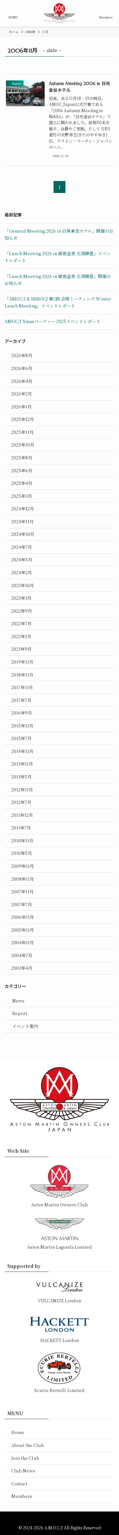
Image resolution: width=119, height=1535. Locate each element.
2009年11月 (22, 866)
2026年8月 (21, 355)
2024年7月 (21, 547)
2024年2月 (21, 572)
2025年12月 (22, 419)
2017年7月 (21, 700)
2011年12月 (22, 815)
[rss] (63, 1519)
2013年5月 (21, 776)
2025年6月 (21, 470)
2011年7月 (21, 827)
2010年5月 (21, 853)
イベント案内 (25, 1026)
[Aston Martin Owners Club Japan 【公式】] (59, 13)
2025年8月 (21, 457)
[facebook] (56, 1519)
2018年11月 (22, 675)
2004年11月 (22, 942)
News (18, 1001)
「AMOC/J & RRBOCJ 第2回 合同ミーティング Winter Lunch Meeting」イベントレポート (58, 302)
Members (21, 1496)
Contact (19, 1483)
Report (19, 1013)
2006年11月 (22, 917)
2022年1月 (21, 636)
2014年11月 (22, 751)
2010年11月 (22, 840)
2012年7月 (21, 802)
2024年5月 (21, 559)
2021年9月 (21, 649)
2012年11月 (22, 789)
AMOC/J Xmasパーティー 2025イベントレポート (52, 321)
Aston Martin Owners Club (59, 1204)
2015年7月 (21, 738)
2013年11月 (22, 764)
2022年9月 (21, 611)
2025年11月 (22, 432)
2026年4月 (21, 381)
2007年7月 (21, 904)
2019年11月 (22, 662)
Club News (23, 1470)
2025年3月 (21, 496)
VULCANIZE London (59, 1300)
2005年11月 (22, 930)
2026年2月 (21, 394)
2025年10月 (22, 445)
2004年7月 (21, 955)
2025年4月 (21, 483)
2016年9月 (21, 713)
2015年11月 (22, 725)
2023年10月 (22, 585)
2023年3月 (21, 598)
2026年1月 (21, 406)
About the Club (27, 1445)
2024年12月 (22, 508)
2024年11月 (22, 521)
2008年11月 (22, 879)
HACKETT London (59, 1340)
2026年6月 (21, 368)
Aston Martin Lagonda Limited (59, 1247)
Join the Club (25, 1458)
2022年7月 (21, 623)
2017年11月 (22, 687)
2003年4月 (21, 968)
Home (17, 1432)
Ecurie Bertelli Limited (59, 1390)
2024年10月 (22, 534)
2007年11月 (22, 891)
